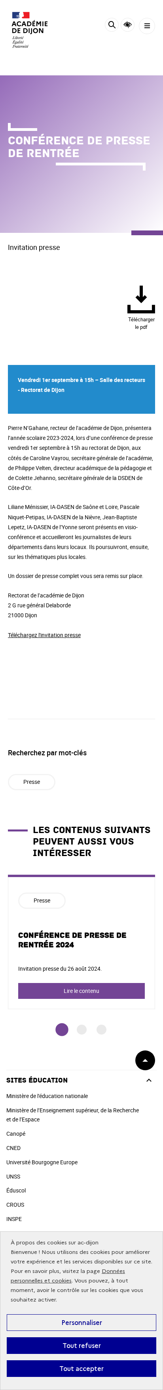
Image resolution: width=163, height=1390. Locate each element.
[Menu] (147, 26)
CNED (13, 1148)
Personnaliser (81, 1322)
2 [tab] (82, 1030)
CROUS (15, 1204)
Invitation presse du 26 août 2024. (60, 968)
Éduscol (16, 1190)
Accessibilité (128, 25)
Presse (31, 781)
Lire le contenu (81, 991)
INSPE (14, 1219)
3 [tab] (101, 1030)
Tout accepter (81, 1368)
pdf (141, 323)
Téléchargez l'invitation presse (44, 635)
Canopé (15, 1133)
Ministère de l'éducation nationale (47, 1096)
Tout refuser (82, 1345)
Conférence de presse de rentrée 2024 (72, 940)
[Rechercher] (112, 26)
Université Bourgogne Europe (42, 1162)
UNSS (13, 1176)
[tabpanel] (81, 942)
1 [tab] (61, 1029)
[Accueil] (29, 30)
